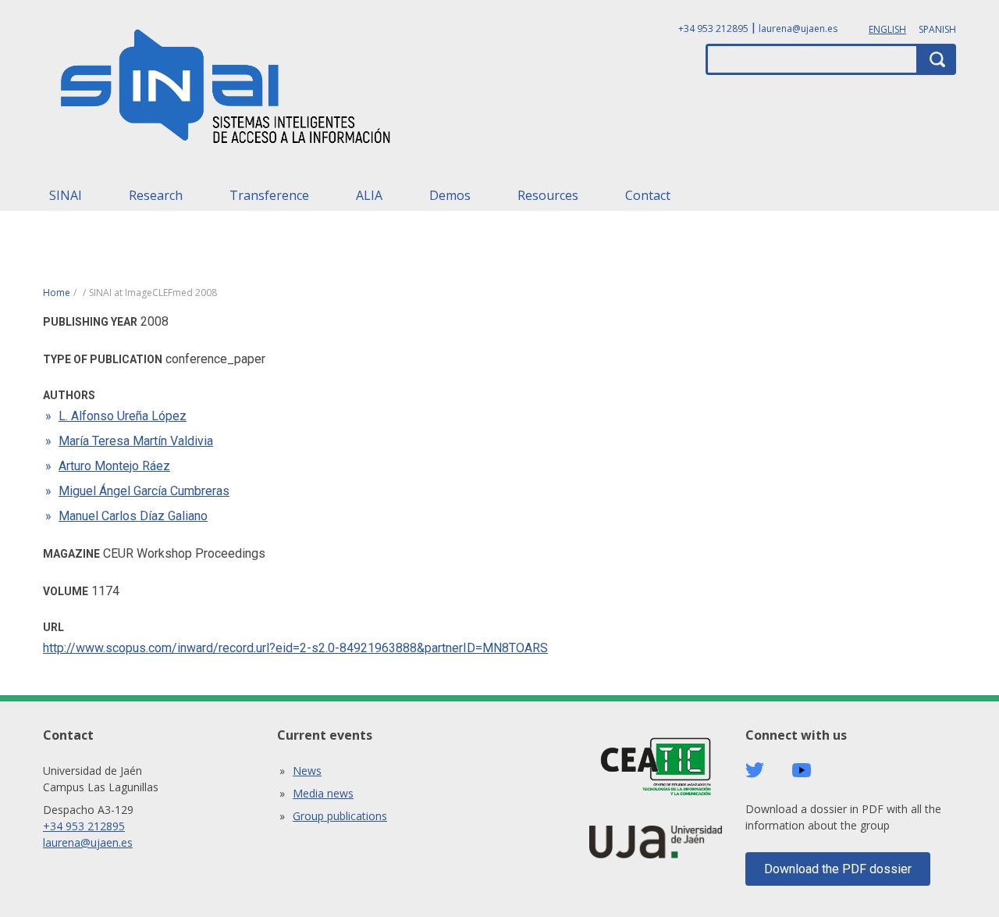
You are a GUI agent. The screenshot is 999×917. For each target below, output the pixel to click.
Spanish (937, 29)
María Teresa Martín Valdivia (136, 441)
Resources (547, 195)
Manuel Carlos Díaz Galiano (133, 515)
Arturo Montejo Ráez (114, 465)
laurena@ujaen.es (798, 28)
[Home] (226, 91)
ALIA (369, 195)
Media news (323, 793)
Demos (450, 195)
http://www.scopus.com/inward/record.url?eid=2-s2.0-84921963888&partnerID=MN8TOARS (295, 647)
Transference (269, 195)
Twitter (754, 770)
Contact (647, 195)
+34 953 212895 (713, 28)
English (887, 29)
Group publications (340, 815)
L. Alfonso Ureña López (123, 416)
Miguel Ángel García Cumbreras (144, 490)
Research (156, 195)
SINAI (65, 195)
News (307, 770)
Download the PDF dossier (838, 869)
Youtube (801, 770)
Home (56, 292)
